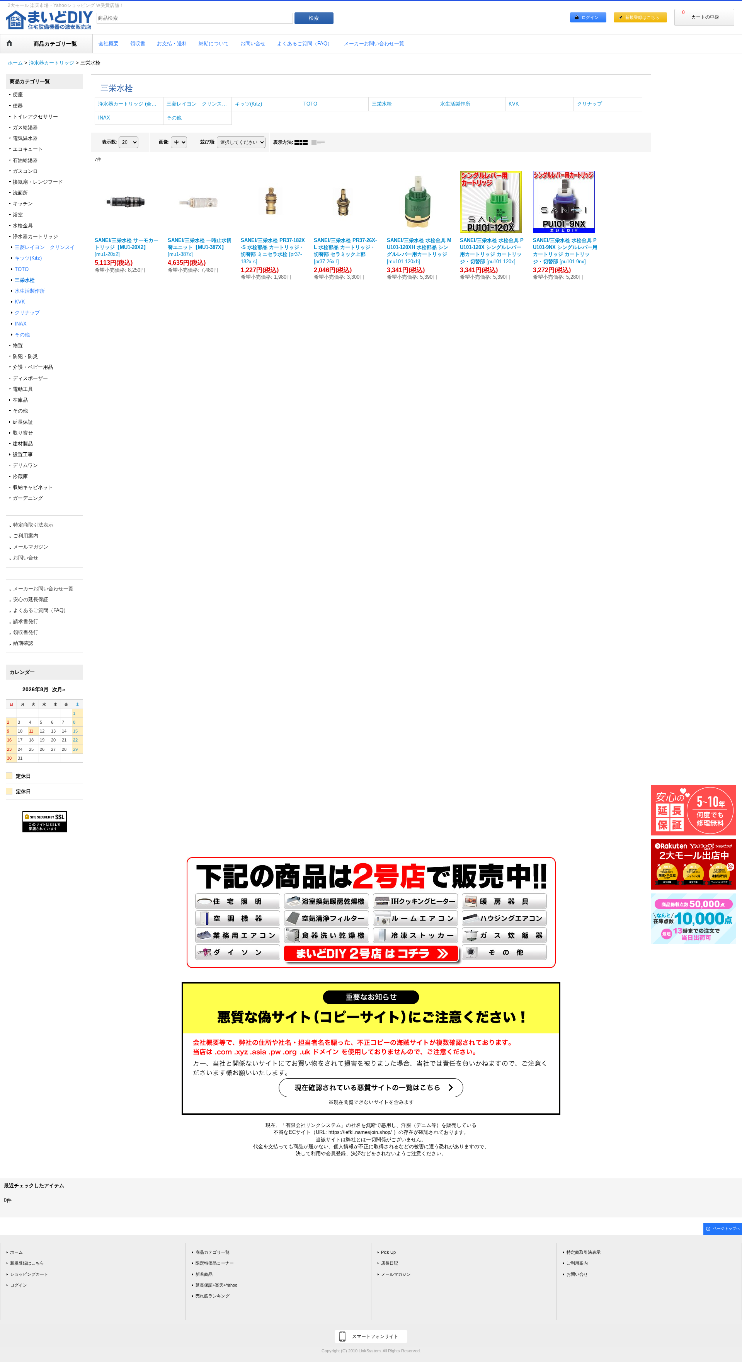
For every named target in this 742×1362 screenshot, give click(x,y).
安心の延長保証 (30, 599)
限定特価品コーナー (215, 1263)
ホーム (16, 1252)
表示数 (109, 142)
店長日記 (389, 1263)
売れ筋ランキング (213, 1296)
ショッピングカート (29, 1274)
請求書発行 (25, 621)
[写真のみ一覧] (302, 142)
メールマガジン (30, 547)
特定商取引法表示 (33, 525)
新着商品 (204, 1274)
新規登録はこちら (642, 17)
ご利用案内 (25, 536)
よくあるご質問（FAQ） (40, 610)
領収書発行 (25, 632)
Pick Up (388, 1252)
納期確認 (23, 643)
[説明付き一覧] (319, 142)
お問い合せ (25, 558)
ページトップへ (726, 1228)
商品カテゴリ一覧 (213, 1252)
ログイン (590, 17)
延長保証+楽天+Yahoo (216, 1285)
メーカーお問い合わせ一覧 (43, 589)
